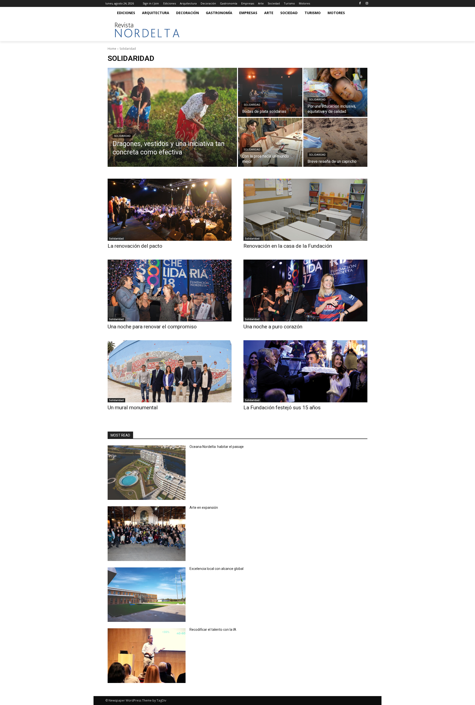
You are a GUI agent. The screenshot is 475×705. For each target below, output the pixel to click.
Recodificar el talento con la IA (213, 630)
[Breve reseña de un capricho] (335, 142)
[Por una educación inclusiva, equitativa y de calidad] (335, 92)
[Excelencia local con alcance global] (147, 594)
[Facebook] (360, 3)
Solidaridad (122, 136)
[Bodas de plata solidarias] (270, 92)
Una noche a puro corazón (272, 327)
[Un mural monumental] (170, 371)
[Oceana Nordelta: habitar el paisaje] (147, 472)
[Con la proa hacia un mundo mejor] (270, 142)
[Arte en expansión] (147, 533)
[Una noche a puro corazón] (305, 291)
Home (112, 49)
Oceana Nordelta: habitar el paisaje (217, 447)
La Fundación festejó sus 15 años (282, 408)
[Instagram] (367, 3)
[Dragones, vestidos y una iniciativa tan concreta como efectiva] (172, 117)
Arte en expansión (204, 508)
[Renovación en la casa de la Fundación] (305, 210)
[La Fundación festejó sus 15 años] (305, 371)
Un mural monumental (133, 408)
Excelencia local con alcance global (216, 569)
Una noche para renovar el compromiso (152, 327)
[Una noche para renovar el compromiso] (170, 291)
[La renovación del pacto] (170, 210)
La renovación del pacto (135, 246)
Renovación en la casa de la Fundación (287, 246)
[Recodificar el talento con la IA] (147, 655)
